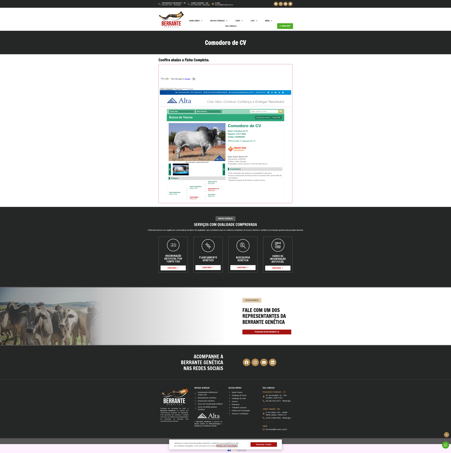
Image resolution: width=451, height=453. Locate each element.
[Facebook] (276, 4)
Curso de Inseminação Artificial (278, 258)
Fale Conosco (231, 26)
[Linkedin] (290, 4)
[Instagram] (281, 4)
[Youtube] (285, 4)
